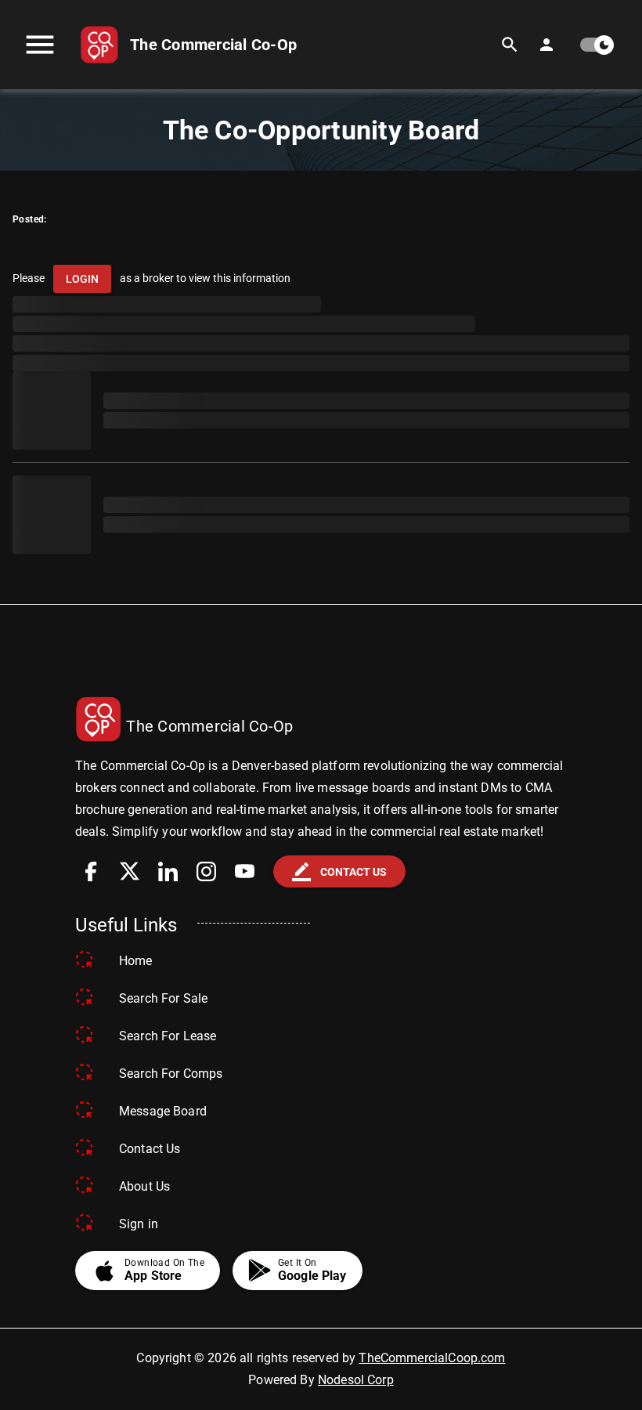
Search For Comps (170, 1073)
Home (136, 960)
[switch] (595, 44)
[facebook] (91, 871)
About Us (144, 1186)
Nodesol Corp (356, 1379)
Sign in (138, 1224)
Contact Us (150, 1148)
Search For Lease (167, 1036)
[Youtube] (245, 871)
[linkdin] (168, 871)
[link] (188, 44)
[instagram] (206, 871)
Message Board (163, 1111)
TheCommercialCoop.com (432, 1357)
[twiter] (130, 871)
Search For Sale (163, 998)
